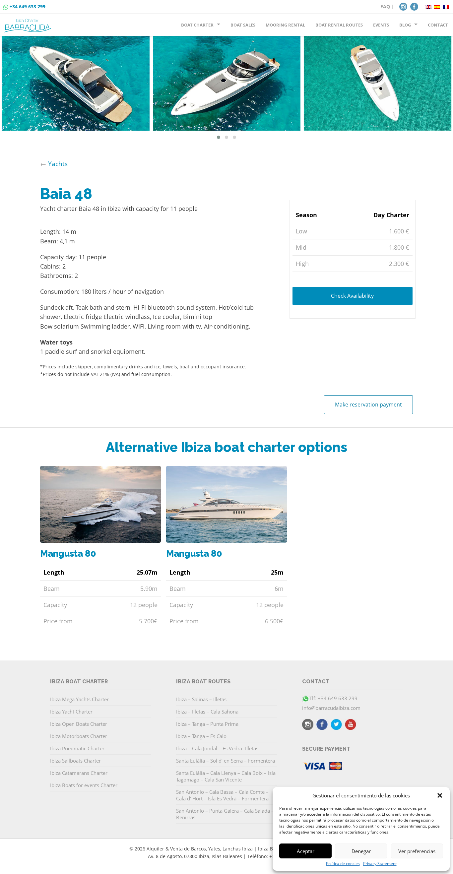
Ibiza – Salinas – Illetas (201, 699)
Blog (405, 25)
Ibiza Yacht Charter (71, 711)
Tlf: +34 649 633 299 (333, 698)
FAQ (385, 6)
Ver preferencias (416, 851)
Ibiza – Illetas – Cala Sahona (207, 711)
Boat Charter (197, 25)
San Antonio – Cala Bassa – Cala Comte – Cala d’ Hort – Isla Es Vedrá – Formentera (222, 795)
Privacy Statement (380, 864)
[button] (439, 795)
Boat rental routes (339, 25)
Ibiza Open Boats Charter (78, 723)
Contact (438, 25)
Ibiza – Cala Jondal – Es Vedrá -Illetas (217, 748)
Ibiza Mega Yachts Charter (79, 699)
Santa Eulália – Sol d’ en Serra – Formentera (225, 760)
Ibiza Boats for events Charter (83, 785)
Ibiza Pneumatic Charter (77, 748)
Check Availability (352, 295)
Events (381, 25)
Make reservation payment (368, 404)
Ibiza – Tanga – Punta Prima (207, 723)
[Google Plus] (350, 725)
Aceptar (305, 851)
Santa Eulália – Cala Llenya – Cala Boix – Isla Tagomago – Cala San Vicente (226, 776)
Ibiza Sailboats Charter (75, 760)
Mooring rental (285, 25)
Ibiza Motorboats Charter (78, 736)
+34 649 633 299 (27, 6)
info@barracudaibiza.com (331, 708)
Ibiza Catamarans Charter (78, 773)
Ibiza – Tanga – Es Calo (201, 736)
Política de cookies (343, 864)
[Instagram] (403, 6)
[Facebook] (414, 6)
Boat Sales (242, 25)
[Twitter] (336, 725)
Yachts (58, 163)
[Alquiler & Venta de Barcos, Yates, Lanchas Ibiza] (29, 23)
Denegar (361, 851)
